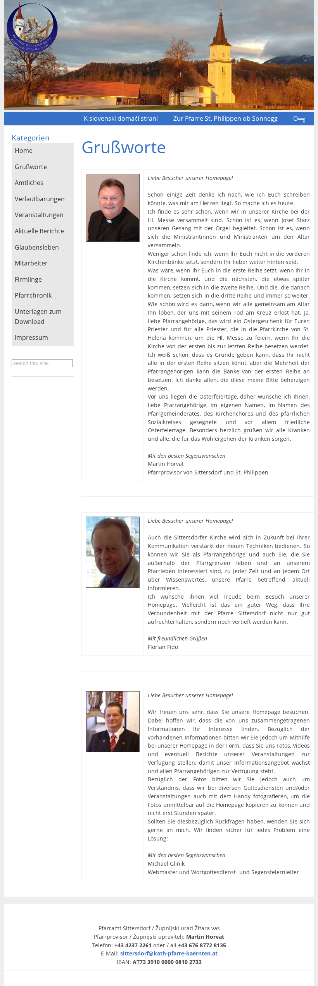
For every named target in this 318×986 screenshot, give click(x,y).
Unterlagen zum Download (38, 316)
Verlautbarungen (40, 199)
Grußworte (31, 167)
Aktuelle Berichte (39, 231)
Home (24, 150)
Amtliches (29, 182)
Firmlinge (28, 279)
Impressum (31, 337)
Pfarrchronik (33, 295)
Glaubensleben (37, 247)
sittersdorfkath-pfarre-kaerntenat (169, 953)
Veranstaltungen (39, 215)
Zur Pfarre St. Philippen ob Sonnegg (225, 118)
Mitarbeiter (31, 263)
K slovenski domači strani (121, 118)
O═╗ (299, 118)
